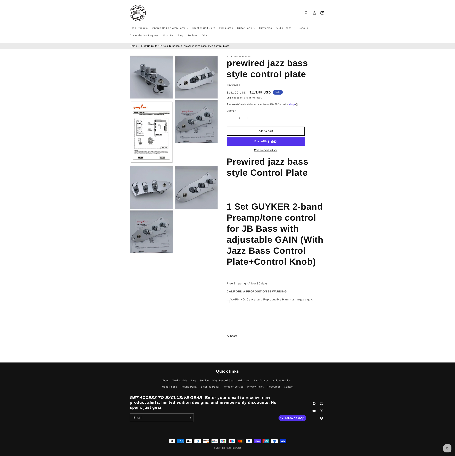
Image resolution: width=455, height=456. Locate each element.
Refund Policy (189, 386)
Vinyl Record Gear (223, 380)
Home (133, 45)
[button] (170, 28)
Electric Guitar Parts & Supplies (160, 45)
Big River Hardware (231, 448)
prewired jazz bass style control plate (206, 45)
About (165, 380)
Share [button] (233, 335)
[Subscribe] (190, 418)
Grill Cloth (244, 380)
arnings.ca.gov (302, 299)
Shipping (231, 98)
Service (204, 380)
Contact (288, 386)
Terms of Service (233, 386)
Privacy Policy (255, 386)
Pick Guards (261, 380)
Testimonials (179, 380)
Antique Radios (281, 380)
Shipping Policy (210, 386)
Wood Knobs (169, 386)
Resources (273, 386)
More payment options (265, 150)
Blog (193, 380)
